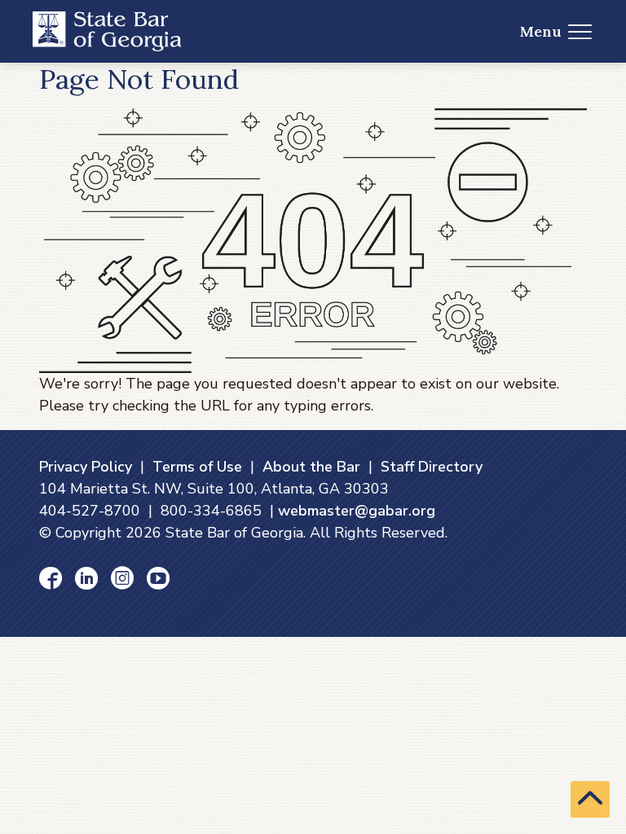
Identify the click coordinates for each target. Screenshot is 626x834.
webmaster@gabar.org (356, 510)
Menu (541, 31)
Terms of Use (197, 466)
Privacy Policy (85, 466)
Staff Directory (432, 466)
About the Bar (311, 466)
